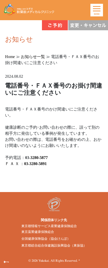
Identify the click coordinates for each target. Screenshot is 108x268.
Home (10, 57)
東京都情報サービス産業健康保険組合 (49, 226)
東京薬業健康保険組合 (37, 232)
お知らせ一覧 (33, 57)
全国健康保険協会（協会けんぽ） (45, 238)
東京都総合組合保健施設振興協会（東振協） (54, 245)
